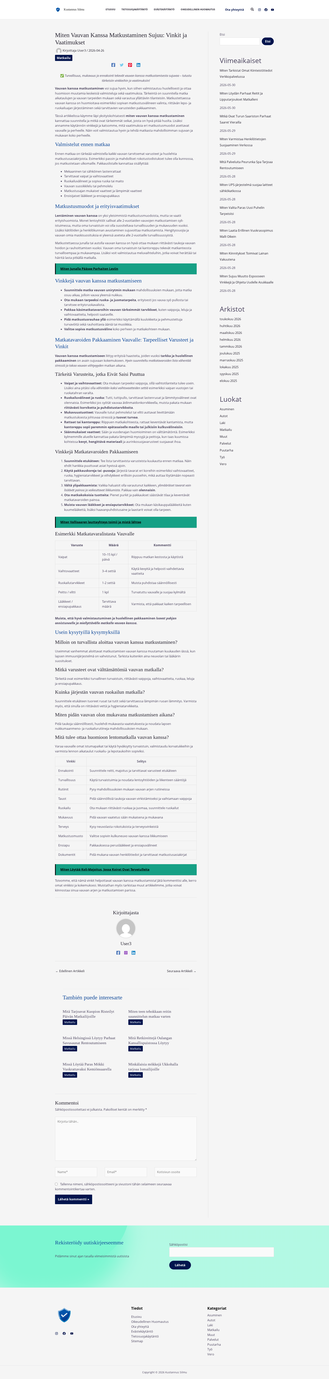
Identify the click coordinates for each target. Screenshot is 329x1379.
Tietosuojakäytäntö (145, 1336)
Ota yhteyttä (140, 1327)
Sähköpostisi (178, 1244)
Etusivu (136, 1317)
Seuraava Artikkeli (181, 971)
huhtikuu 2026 (230, 326)
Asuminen (227, 409)
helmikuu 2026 (230, 340)
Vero (223, 464)
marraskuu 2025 (231, 360)
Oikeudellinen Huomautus (150, 1322)
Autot (224, 416)
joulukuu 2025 (230, 353)
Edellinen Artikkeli (70, 971)
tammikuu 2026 (231, 346)
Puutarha (226, 450)
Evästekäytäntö (142, 1331)
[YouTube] (272, 9)
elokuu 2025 (228, 381)
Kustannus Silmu (74, 9)
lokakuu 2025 (229, 367)
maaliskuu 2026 (231, 333)
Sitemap (137, 1341)
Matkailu (64, 58)
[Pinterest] (130, 64)
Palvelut (225, 443)
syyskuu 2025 (229, 374)
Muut (223, 436)
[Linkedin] (138, 64)
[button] (234, 9)
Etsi (222, 34)
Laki (222, 423)
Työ (222, 457)
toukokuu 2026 (230, 319)
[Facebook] (266, 9)
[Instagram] (259, 9)
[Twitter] (122, 64)
